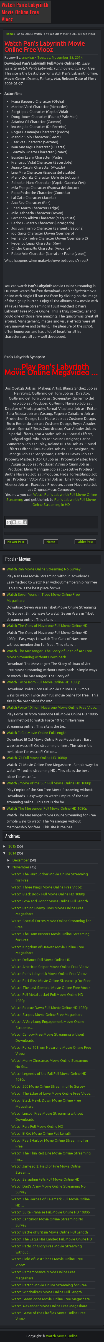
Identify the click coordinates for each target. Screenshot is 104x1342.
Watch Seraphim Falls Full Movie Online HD (45, 1179)
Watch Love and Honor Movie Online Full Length (49, 901)
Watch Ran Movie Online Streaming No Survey (43, 569)
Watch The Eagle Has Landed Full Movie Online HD (51, 1239)
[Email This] (9, 522)
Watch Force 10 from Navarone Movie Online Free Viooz (52, 707)
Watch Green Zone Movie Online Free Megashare (50, 1299)
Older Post (85, 541)
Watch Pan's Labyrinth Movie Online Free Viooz (25, 12)
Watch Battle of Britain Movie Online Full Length (49, 1232)
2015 (12, 846)
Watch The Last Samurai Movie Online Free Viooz (50, 987)
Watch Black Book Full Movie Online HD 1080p (48, 894)
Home (10, 33)
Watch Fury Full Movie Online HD (37, 1126)
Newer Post (15, 541)
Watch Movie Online (62, 1336)
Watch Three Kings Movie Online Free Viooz (46, 887)
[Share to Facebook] (24, 522)
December (21, 860)
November (21, 867)
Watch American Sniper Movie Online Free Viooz (50, 967)
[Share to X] (19, 522)
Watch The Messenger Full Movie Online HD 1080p (47, 808)
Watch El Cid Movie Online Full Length (37, 733)
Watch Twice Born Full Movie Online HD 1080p (43, 682)
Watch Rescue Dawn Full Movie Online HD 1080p (49, 1007)
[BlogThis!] (14, 522)
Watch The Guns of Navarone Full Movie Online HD (47, 625)
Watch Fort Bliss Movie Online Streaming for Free (51, 981)
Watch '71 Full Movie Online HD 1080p (37, 758)
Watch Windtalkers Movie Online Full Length (46, 1292)
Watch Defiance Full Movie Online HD (40, 960)
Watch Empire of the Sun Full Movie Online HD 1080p (49, 783)
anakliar (28, 57)
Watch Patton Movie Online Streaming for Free (49, 1285)
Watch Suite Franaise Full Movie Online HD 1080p (50, 1212)
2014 (12, 853)
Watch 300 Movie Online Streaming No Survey (48, 1086)
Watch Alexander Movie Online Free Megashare (49, 1306)
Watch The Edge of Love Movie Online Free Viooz (51, 1093)
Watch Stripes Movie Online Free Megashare (47, 1014)
